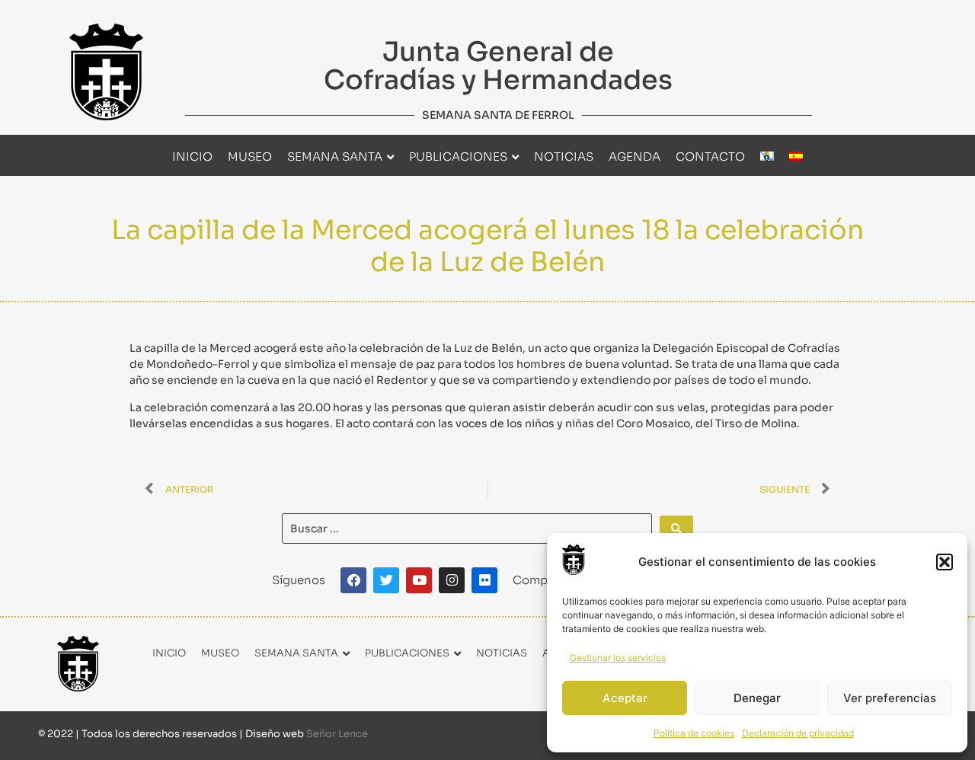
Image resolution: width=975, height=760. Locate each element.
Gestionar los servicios (618, 657)
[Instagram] (452, 580)
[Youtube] (419, 580)
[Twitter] (386, 580)
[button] (944, 562)
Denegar (757, 698)
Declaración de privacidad (798, 733)
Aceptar (625, 698)
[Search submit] (676, 528)
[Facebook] (353, 580)
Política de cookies (694, 733)
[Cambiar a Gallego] (767, 157)
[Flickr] (484, 580)
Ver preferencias (889, 698)
